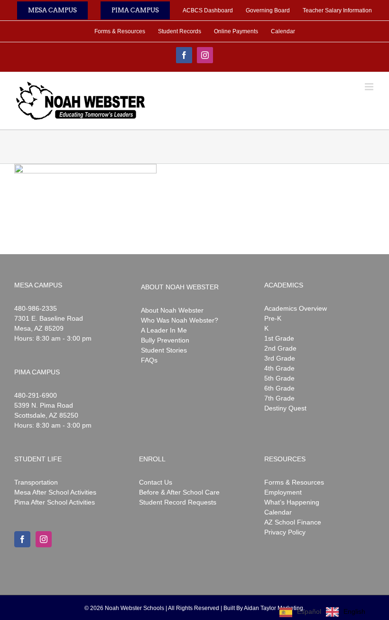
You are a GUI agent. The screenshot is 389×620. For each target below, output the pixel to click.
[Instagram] (44, 539)
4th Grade (279, 368)
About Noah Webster (172, 310)
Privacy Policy (285, 532)
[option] (345, 612)
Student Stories (164, 350)
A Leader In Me (164, 330)
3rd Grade (279, 358)
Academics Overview (295, 308)
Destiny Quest (285, 408)
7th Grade (279, 398)
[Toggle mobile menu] (370, 87)
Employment (283, 492)
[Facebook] (22, 539)
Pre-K (272, 318)
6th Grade (279, 388)
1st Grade (279, 338)
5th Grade (279, 378)
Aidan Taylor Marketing (273, 608)
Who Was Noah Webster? (179, 320)
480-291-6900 (35, 395)
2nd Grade (280, 348)
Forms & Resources (294, 482)
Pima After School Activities (54, 502)
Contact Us (155, 482)
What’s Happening (291, 502)
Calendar (278, 512)
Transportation (36, 482)
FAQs (149, 360)
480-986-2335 (35, 308)
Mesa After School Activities (55, 492)
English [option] (354, 611)
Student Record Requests (177, 502)
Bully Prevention (165, 340)
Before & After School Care (179, 492)
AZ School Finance (292, 522)
